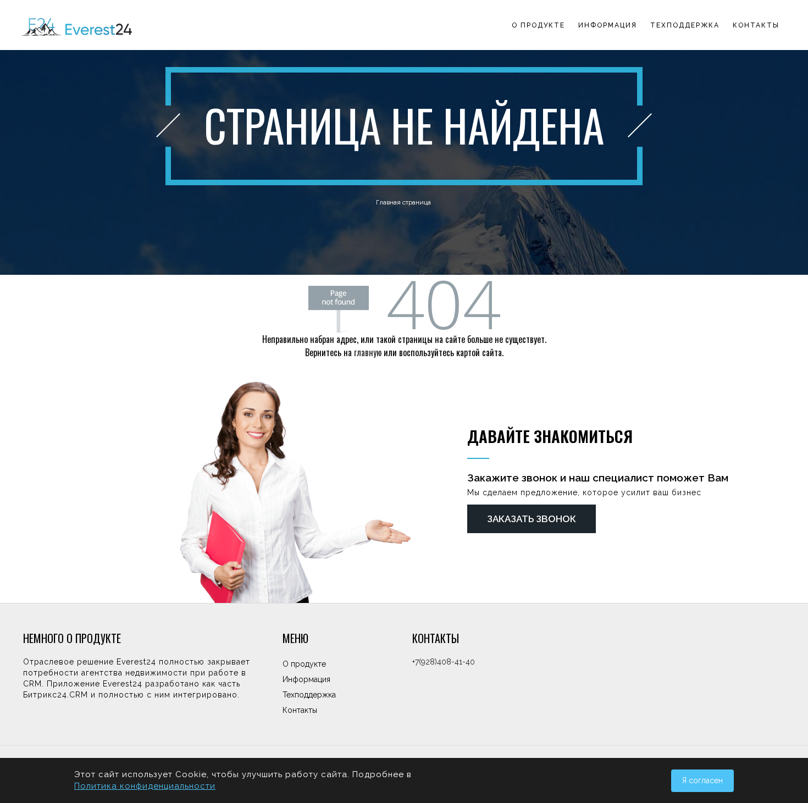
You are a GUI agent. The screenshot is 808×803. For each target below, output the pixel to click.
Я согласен (702, 780)
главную (367, 352)
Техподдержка (685, 25)
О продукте (538, 25)
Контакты (756, 25)
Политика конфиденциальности (144, 786)
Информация (607, 25)
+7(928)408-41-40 (443, 661)
